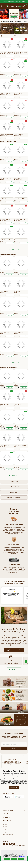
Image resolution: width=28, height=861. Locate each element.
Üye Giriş (5, 826)
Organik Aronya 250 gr (18, 239)
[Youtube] (10, 844)
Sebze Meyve (14, 492)
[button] (10, 17)
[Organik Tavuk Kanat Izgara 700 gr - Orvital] (7, 106)
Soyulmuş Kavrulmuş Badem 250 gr (7, 425)
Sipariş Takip (5, 832)
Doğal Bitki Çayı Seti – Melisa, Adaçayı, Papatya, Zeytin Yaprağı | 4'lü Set (7, 134)
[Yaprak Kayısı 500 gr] (7, 458)
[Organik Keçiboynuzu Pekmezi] (21, 437)
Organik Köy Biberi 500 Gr (5, 352)
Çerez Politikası (22, 856)
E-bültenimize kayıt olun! (14, 733)
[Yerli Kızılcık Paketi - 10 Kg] (21, 211)
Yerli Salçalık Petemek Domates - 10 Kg (21, 52)
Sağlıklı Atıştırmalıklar (14, 497)
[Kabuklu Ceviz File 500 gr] (7, 396)
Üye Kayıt (5, 829)
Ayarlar (21, 859)
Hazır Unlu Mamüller (14, 487)
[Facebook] (4, 844)
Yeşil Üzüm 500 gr (3, 198)
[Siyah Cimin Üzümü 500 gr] (7, 170)
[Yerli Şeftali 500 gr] (7, 304)
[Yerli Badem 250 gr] (21, 85)
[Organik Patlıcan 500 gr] (21, 345)
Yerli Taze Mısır (17, 291)
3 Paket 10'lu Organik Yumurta (6, 72)
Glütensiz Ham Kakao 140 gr (5, 93)
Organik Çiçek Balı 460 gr (19, 425)
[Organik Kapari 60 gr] (21, 376)
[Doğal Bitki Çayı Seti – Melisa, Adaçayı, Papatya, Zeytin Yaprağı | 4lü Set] (7, 126)
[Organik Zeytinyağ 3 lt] (7, 437)
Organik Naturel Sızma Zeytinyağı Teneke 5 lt (7, 52)
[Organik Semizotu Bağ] (21, 324)
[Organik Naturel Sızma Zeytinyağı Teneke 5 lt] (7, 44)
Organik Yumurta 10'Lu (18, 404)
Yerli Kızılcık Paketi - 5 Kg (5, 219)
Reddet (14, 859)
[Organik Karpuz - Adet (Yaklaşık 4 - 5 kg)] (7, 263)
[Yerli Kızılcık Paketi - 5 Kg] (7, 211)
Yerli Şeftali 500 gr (3, 311)
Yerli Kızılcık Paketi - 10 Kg (19, 219)
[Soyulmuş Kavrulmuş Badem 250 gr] (7, 417)
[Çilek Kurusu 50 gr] (21, 106)
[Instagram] (7, 844)
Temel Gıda (14, 481)
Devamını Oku (14, 787)
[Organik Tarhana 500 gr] (21, 126)
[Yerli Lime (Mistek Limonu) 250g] (7, 150)
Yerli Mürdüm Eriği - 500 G (19, 198)
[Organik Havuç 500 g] (7, 324)
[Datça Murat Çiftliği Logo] (13, 6)
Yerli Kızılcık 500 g (17, 157)
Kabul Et (7, 859)
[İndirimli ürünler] (7, 28)
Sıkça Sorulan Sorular (8, 834)
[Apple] (8, 796)
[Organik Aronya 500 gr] (21, 170)
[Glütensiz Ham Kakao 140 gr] (7, 85)
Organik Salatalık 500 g (4, 291)
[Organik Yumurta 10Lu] (21, 396)
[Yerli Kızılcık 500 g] (21, 150)
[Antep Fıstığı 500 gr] (21, 458)
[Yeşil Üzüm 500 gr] (7, 190)
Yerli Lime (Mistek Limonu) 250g (6, 157)
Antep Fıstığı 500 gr (18, 466)
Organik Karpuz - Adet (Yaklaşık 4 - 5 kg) (7, 271)
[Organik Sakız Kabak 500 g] (21, 304)
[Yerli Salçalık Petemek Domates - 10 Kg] (21, 44)
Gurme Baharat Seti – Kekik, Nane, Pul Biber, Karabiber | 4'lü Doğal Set (21, 72)
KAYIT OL (14, 748)
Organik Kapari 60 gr (18, 384)
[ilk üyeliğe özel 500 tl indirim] (21, 28)
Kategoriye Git (15, 249)
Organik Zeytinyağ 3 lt (4, 445)
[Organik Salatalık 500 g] (7, 283)
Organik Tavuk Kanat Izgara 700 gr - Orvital (7, 113)
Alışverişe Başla (22, 1)
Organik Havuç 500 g (4, 332)
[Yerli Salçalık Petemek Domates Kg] (7, 231)
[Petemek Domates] (14, 14)
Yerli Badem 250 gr (18, 93)
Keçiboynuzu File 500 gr (5, 384)
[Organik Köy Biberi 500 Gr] (7, 345)
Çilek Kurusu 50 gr (18, 113)
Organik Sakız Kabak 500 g (19, 311)
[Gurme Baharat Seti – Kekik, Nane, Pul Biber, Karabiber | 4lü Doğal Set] (21, 65)
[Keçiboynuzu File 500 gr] (7, 376)
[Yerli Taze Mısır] (21, 283)
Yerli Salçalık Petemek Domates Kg (7, 239)
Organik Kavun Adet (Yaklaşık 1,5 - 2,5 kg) (21, 271)
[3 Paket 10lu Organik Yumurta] (7, 65)
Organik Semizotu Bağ (18, 332)
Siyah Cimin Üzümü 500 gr (5, 178)
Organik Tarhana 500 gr (19, 134)
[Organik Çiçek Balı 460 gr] (21, 417)
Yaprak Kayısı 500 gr (4, 466)
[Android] (19, 796)
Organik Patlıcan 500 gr (18, 352)
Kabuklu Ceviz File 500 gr (5, 404)
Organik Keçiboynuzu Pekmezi (20, 445)
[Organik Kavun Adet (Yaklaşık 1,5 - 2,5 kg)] (21, 263)
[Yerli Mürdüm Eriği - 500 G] (21, 190)
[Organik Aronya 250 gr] (21, 231)
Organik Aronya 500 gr (18, 178)
